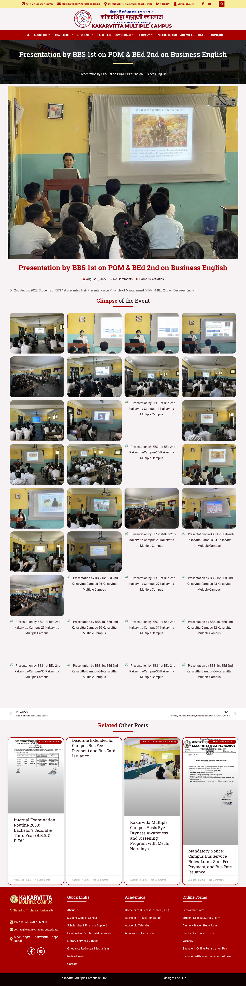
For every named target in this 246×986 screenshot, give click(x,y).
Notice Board (167, 35)
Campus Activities (151, 279)
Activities (187, 35)
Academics (62, 35)
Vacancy (165, 3)
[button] (221, 4)
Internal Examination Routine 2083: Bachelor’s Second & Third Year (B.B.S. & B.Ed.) (34, 830)
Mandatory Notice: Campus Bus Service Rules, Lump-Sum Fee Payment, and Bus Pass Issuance (210, 861)
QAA (200, 35)
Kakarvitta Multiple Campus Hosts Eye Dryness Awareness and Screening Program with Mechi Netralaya (150, 835)
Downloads (123, 35)
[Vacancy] (157, 4)
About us (40, 35)
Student (83, 35)
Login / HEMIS (186, 3)
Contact (217, 35)
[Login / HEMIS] (175, 4)
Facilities (104, 35)
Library (144, 35)
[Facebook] (202, 4)
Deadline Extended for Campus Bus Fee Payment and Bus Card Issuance (93, 748)
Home (26, 35)
